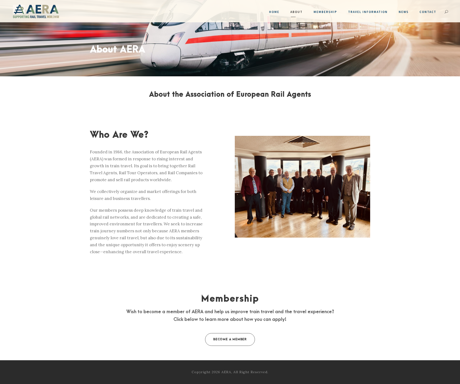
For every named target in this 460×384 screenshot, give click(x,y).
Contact (428, 12)
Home (274, 12)
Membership (325, 12)
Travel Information (368, 12)
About (296, 12)
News (403, 12)
